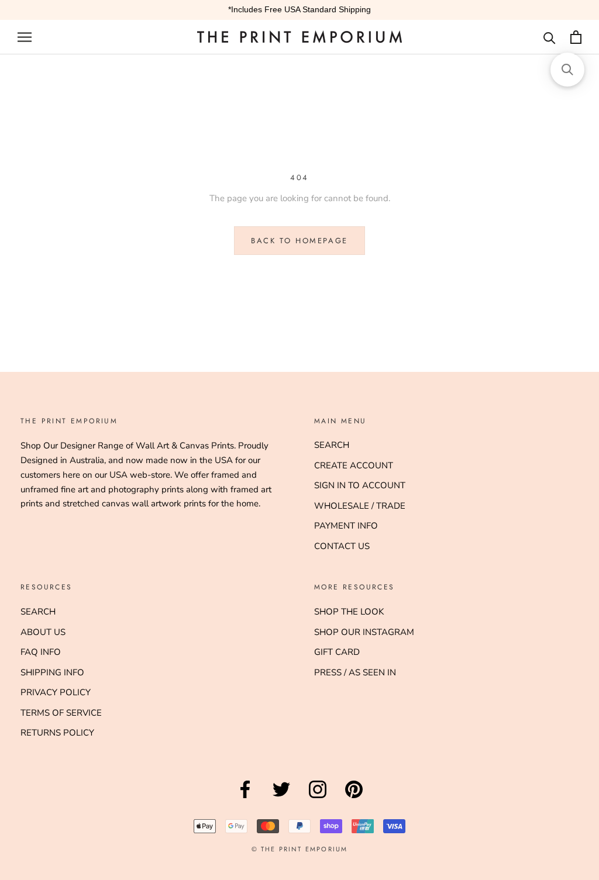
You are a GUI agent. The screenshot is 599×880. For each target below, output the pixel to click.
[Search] (549, 37)
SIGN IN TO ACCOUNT (359, 485)
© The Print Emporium (300, 849)
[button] (567, 70)
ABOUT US (43, 632)
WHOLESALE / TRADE (359, 506)
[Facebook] (245, 798)
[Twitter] (281, 798)
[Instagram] (317, 798)
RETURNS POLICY (57, 732)
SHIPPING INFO (52, 672)
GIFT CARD (337, 652)
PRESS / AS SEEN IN (355, 672)
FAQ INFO (40, 652)
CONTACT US (342, 546)
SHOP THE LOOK (349, 611)
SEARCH (331, 445)
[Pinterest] (354, 798)
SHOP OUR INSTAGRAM (364, 632)
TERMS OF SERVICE (61, 713)
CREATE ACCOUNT (353, 465)
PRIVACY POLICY (55, 692)
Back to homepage (299, 240)
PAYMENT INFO (346, 526)
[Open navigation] (25, 37)
